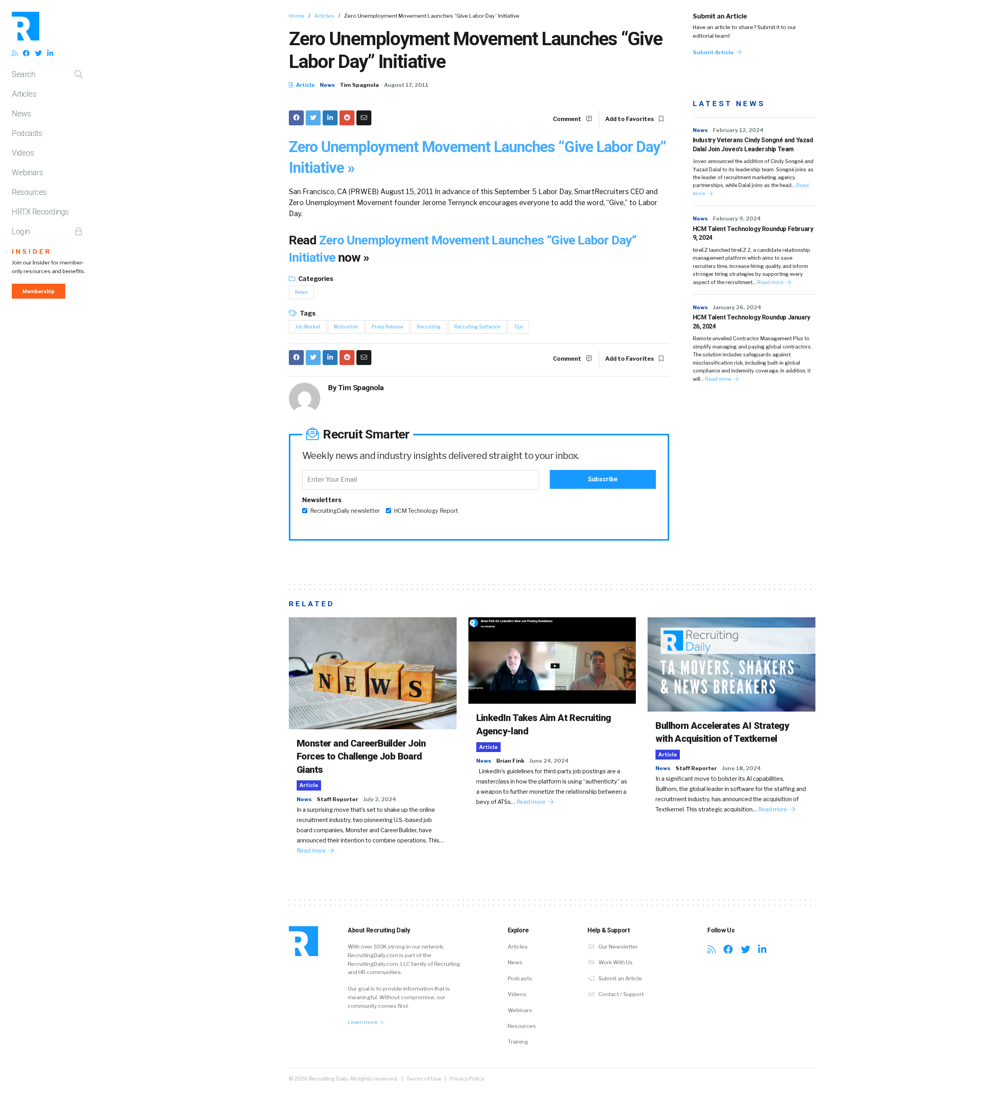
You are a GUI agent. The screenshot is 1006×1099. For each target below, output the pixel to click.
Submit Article (714, 52)
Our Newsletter (617, 946)
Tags (307, 313)
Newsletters (321, 500)
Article (305, 85)
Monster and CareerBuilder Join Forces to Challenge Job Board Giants (361, 756)
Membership (38, 291)
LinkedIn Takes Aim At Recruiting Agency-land (543, 724)
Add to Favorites (630, 119)
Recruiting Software (477, 327)
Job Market (307, 327)
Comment (567, 119)
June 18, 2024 (741, 768)
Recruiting (429, 327)
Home (297, 16)
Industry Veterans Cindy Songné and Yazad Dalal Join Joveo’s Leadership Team (753, 144)
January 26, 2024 (737, 307)
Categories (315, 279)
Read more (770, 282)
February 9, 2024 (737, 218)
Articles (24, 94)
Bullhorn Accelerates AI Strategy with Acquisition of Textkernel (722, 732)
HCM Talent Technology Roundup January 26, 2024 (751, 322)
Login (21, 231)
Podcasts (27, 133)
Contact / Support (620, 994)
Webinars (27, 172)
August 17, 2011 (406, 85)
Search (23, 74)
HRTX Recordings (40, 211)
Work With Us (615, 962)
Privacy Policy (467, 1078)
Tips (518, 327)
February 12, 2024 (738, 130)
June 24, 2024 (549, 761)
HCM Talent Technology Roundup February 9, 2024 (753, 233)
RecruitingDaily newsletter (345, 510)
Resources (29, 192)
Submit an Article (720, 16)
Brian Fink (510, 761)
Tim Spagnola (359, 85)
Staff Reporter (337, 799)
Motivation (346, 327)
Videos (23, 153)
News (21, 113)
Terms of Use (423, 1078)
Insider (31, 251)
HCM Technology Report (426, 510)
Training (518, 1041)
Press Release (387, 327)
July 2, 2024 (379, 799)
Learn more (363, 1022)
